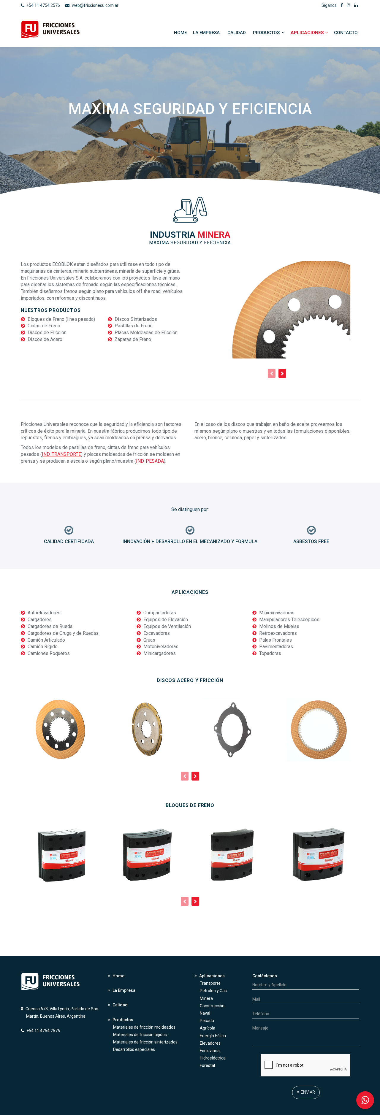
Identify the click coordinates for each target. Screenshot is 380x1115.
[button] (365, 1100)
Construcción (212, 1005)
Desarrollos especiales (134, 1049)
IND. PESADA (150, 461)
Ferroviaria (210, 1050)
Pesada (207, 1020)
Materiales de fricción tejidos (140, 1034)
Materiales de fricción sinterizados (145, 1042)
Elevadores (210, 1043)
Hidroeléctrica (213, 1058)
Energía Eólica (213, 1035)
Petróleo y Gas (213, 990)
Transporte (210, 983)
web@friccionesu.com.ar (95, 5)
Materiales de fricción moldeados (144, 1027)
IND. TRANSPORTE (61, 454)
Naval (205, 1013)
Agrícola (207, 1028)
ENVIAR (307, 1092)
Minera (206, 998)
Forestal (207, 1065)
